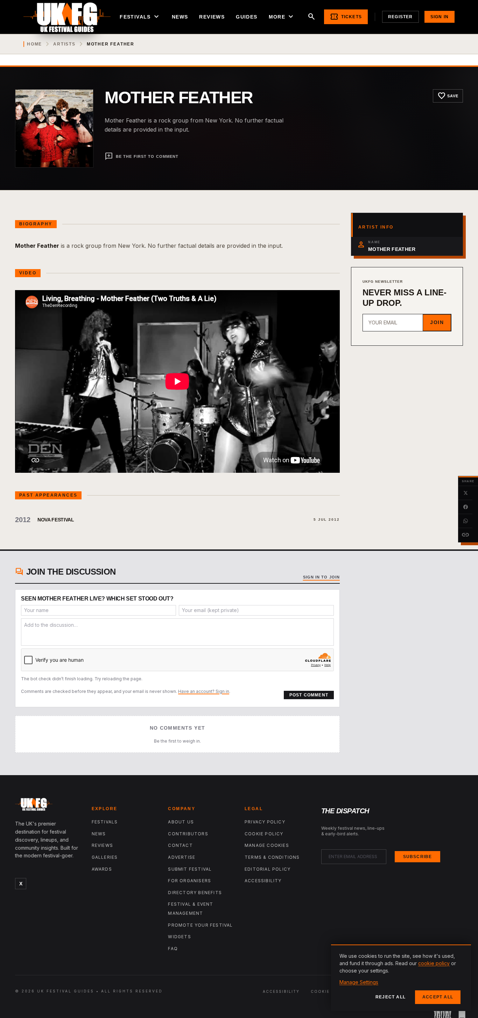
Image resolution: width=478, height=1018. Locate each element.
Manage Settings (358, 982)
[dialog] (401, 978)
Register (400, 16)
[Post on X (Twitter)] (465, 493)
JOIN (437, 322)
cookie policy (434, 963)
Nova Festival (55, 519)
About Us (181, 821)
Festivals (140, 17)
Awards (102, 869)
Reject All (390, 997)
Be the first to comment (141, 156)
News (180, 17)
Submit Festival (190, 869)
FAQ (173, 948)
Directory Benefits (195, 892)
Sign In (439, 16)
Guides (246, 17)
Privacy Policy (265, 821)
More (282, 17)
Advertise (181, 857)
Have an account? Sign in (203, 691)
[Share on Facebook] (465, 507)
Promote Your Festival (200, 925)
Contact (180, 845)
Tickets (346, 17)
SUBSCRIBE (417, 856)
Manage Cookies (267, 845)
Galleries (105, 857)
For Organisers (189, 880)
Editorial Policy (267, 869)
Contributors (188, 833)
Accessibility (263, 880)
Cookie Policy (264, 833)
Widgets (179, 936)
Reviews (212, 17)
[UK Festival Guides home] (47, 806)
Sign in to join (321, 577)
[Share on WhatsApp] (465, 521)
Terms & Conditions (272, 857)
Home (34, 44)
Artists (64, 44)
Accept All (437, 997)
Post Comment (308, 695)
